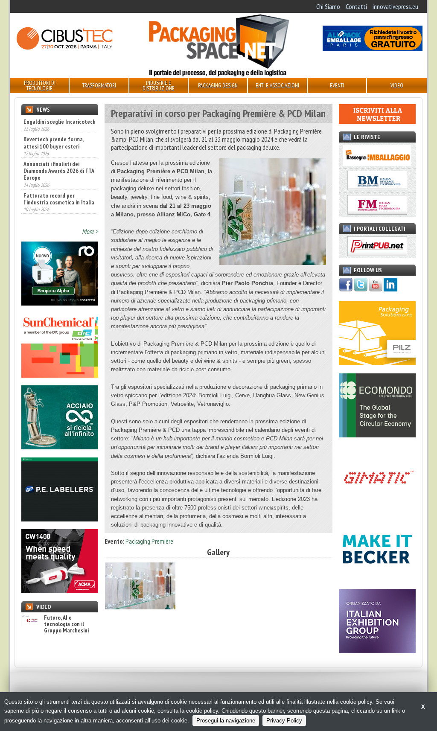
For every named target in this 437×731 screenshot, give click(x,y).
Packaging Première (149, 541)
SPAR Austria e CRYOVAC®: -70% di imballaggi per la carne (54, 208)
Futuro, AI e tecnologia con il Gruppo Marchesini (66, 624)
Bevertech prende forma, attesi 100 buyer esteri (53, 124)
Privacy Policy (284, 720)
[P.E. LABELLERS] (59, 519)
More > (90, 231)
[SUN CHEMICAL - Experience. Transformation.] (59, 375)
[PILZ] (377, 362)
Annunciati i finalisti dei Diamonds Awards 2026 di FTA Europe (58, 152)
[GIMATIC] (377, 506)
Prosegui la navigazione (225, 720)
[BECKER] (377, 578)
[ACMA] (59, 590)
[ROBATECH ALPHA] (59, 303)
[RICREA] (59, 447)
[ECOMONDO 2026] (377, 435)
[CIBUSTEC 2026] (64, 48)
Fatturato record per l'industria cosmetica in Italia (58, 180)
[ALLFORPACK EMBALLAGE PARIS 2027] (372, 48)
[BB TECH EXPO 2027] (377, 650)
